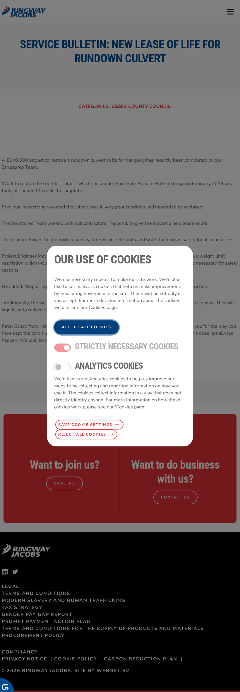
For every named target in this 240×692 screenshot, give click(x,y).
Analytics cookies (109, 366)
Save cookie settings (85, 424)
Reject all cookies (82, 434)
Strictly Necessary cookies (126, 346)
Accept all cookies (86, 327)
